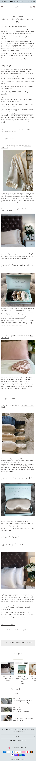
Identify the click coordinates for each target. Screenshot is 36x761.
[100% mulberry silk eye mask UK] (18, 433)
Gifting (14, 16)
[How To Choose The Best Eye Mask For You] (6, 718)
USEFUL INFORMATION (17, 740)
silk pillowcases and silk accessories (22, 114)
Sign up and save (17, 744)
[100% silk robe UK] (18, 170)
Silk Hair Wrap (8, 376)
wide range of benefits (13, 75)
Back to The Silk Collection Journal (19, 642)
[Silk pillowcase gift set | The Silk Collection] (18, 230)
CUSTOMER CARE (18, 736)
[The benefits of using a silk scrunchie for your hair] (6, 709)
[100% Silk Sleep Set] (18, 499)
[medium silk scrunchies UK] (18, 290)
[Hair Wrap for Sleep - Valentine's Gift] (18, 357)
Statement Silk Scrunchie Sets (14, 320)
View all (18, 658)
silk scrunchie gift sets (10, 308)
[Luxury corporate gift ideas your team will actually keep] (6, 701)
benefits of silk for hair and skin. (19, 258)
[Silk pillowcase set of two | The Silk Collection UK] (18, 570)
